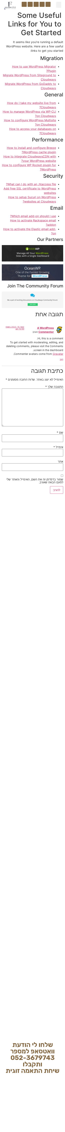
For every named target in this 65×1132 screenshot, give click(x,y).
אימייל (58, 447)
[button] (58, 5)
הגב (61, 359)
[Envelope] (24, 4)
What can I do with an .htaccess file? (31, 184)
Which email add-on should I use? (33, 216)
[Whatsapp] (30, 4)
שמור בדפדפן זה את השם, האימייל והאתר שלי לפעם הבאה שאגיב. (34, 481)
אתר (60, 461)
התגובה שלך (54, 386)
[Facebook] (48, 4)
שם (60, 432)
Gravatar (58, 353)
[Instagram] (42, 4)
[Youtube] (36, 4)
